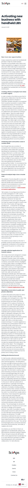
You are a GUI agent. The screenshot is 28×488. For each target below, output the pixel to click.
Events (14, 468)
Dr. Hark (22, 85)
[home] (5, 3)
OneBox (14, 465)
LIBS (14, 458)
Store (14, 472)
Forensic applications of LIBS (16, 287)
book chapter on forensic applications (13, 188)
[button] (25, 3)
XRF (14, 461)
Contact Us (14, 475)
